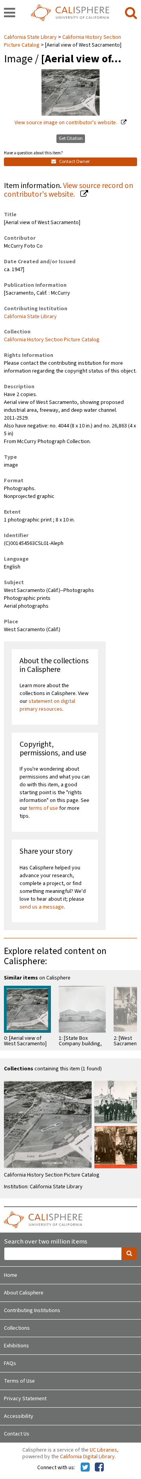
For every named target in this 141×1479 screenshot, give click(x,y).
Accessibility (18, 1416)
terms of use (43, 808)
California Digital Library (87, 1457)
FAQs (10, 1363)
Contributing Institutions (32, 1310)
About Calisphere (23, 1293)
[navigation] (9, 13)
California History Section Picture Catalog (51, 340)
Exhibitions (16, 1346)
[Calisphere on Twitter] (85, 1467)
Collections (17, 1328)
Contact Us (16, 1434)
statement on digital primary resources (47, 705)
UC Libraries (103, 1450)
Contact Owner (74, 161)
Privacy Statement (25, 1399)
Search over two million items (45, 1241)
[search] (131, 13)
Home (10, 1275)
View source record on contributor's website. (68, 190)
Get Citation (71, 138)
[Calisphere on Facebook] (99, 1467)
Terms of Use (19, 1381)
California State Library (31, 37)
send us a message (42, 907)
